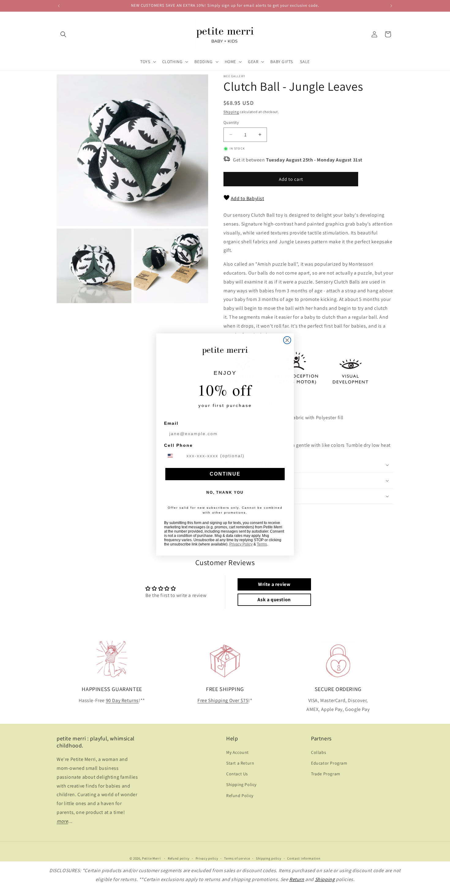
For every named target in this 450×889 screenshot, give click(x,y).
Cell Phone (178, 445)
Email (171, 423)
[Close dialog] (287, 340)
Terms (262, 544)
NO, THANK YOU (225, 492)
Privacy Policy (241, 544)
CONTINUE (225, 474)
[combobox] (173, 456)
